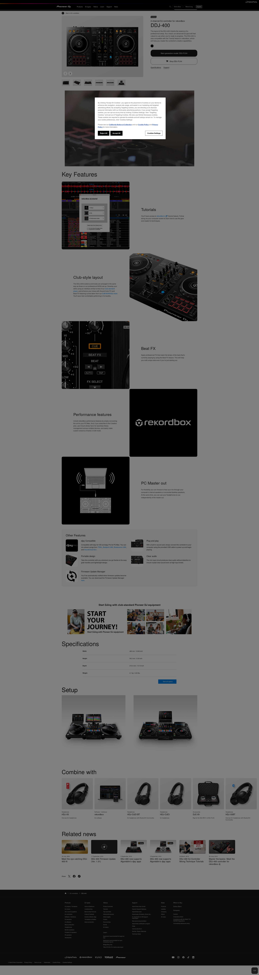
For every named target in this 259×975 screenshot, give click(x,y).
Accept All (116, 133)
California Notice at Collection (120, 124)
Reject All (103, 133)
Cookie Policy (143, 124)
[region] (130, 118)
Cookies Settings (153, 133)
